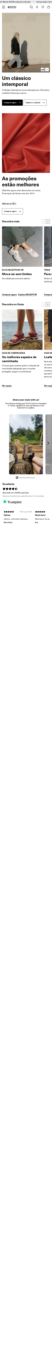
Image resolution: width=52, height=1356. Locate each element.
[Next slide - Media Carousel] (48, 443)
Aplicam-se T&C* (9, 203)
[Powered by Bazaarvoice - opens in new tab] (25, 477)
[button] (26, 42)
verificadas (16, 2)
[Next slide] (48, 221)
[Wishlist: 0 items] (43, 7)
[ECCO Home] (12, 7)
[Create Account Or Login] (37, 7)
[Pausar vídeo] (47, 69)
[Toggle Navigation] (3, 7)
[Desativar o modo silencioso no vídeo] (43, 69)
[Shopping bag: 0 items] (48, 7)
